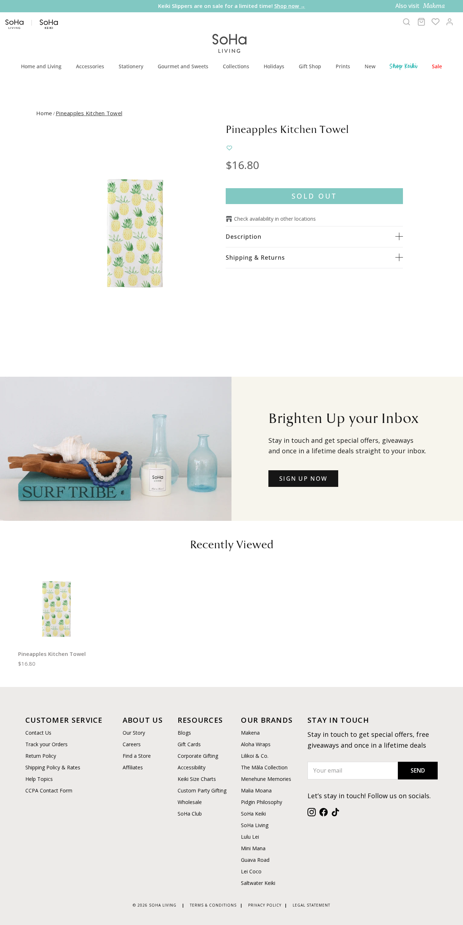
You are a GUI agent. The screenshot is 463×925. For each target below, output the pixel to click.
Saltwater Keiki (258, 882)
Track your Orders (46, 744)
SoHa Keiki (253, 813)
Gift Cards (189, 744)
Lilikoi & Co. (254, 755)
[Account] (449, 21)
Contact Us (38, 732)
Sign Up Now (303, 479)
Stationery (131, 66)
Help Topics (39, 778)
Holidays (274, 66)
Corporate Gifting (198, 755)
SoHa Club (190, 813)
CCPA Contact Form (48, 790)
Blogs (184, 732)
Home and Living (41, 66)
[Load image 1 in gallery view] (135, 232)
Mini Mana (253, 848)
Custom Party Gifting (202, 790)
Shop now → (289, 6)
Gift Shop (310, 66)
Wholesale (190, 802)
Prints (343, 66)
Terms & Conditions (213, 905)
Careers (132, 744)
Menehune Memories (266, 778)
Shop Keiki (403, 66)
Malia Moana (256, 790)
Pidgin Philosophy (261, 802)
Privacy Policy (264, 905)
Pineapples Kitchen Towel (89, 113)
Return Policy (40, 755)
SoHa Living (254, 825)
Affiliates (133, 767)
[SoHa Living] (230, 42)
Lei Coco (251, 871)
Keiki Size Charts (197, 778)
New (370, 66)
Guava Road (255, 859)
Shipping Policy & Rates (52, 767)
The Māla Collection (264, 767)
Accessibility (191, 767)
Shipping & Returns (255, 257)
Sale (437, 66)
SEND (418, 770)
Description (244, 237)
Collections (236, 66)
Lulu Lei (250, 836)
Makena (250, 732)
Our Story (134, 732)
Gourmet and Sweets (183, 66)
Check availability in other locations (275, 218)
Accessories (90, 66)
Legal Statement (311, 905)
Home (44, 113)
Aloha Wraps (256, 744)
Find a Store (137, 755)
